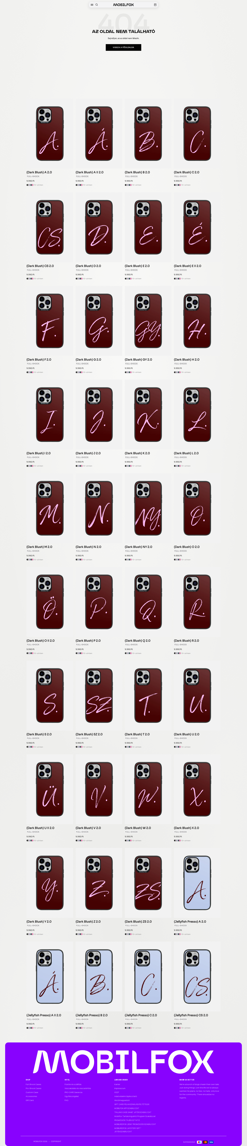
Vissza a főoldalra (123, 47)
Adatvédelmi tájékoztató (125, 1096)
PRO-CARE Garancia (73, 1092)
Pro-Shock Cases (33, 1088)
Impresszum (119, 1088)
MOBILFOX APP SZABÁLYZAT (126, 1108)
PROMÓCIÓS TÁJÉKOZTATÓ (127, 1120)
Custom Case (32, 1092)
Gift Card (30, 1100)
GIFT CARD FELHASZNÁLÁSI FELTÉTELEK (131, 1104)
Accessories (31, 1096)
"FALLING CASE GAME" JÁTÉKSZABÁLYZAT (132, 1112)
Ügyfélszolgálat (72, 1096)
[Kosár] (155, 4)
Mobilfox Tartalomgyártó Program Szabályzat (135, 1116)
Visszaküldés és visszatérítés (78, 1088)
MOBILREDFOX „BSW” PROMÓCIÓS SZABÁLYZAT (135, 1124)
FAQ (66, 1100)
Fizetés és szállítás (73, 1084)
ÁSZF (116, 1092)
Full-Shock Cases (33, 1084)
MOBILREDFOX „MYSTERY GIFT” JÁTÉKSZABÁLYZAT (127, 1130)
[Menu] (92, 5)
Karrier (117, 1084)
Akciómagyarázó (122, 1100)
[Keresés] (96, 4)
